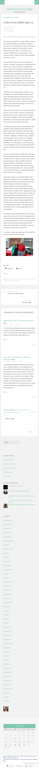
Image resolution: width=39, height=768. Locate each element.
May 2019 (6, 553)
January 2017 (7, 586)
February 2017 (7, 582)
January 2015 (7, 672)
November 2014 (8, 680)
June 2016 (6, 615)
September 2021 (8, 532)
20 (10, 742)
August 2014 (7, 693)
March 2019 (6, 561)
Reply (34, 344)
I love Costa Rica (8, 472)
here (33, 37)
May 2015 (6, 656)
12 (6, 739)
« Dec (5, 747)
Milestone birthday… (14, 496)
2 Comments (10, 31)
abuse (7, 279)
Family (17, 17)
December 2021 (8, 520)
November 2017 (8, 569)
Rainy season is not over (10, 468)
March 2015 (6, 664)
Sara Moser (9, 29)
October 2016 (7, 598)
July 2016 (6, 611)
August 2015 (7, 648)
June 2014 (6, 701)
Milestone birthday (8, 460)
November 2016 (8, 594)
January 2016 (7, 631)
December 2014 (8, 676)
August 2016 (7, 606)
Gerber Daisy (7, 476)
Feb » (8, 747)
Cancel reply (32, 412)
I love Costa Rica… (14, 500)
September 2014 (8, 689)
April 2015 (6, 660)
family (11, 281)
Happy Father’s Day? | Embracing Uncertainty (18, 320)
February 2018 (7, 565)
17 (28, 739)
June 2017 (6, 574)
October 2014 (7, 684)
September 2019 (8, 549)
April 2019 (6, 557)
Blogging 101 (8, 17)
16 (24, 739)
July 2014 (6, 697)
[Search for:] (11, 442)
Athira (10, 486)
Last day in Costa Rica (9, 464)
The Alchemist (13, 491)
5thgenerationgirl (14, 504)
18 (33, 739)
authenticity (14, 279)
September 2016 (8, 602)
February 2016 (7, 627)
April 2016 (6, 623)
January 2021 (7, 537)
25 (33, 742)
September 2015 (8, 643)
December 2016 (8, 590)
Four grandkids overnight (27, 504)
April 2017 (6, 578)
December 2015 (8, 635)
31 (28, 745)
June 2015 (6, 652)
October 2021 (7, 528)
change (31, 279)
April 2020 (6, 545)
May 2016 (6, 619)
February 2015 (7, 668)
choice (5, 281)
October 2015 (7, 639)
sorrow (16, 281)
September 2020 (8, 541)
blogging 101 (24, 279)
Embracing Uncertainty (19, 9)
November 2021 (8, 524)
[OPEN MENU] (2, 2)
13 (10, 739)
